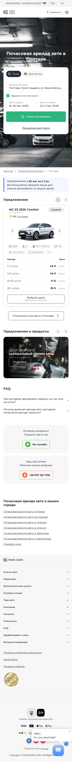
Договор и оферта (14, 666)
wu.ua (45, 748)
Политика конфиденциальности (22, 652)
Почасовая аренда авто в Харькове (26, 533)
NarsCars (8, 171)
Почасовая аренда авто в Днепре (25, 522)
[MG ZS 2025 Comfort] (36, 231)
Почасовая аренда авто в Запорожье (27, 538)
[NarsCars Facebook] (29, 740)
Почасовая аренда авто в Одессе (24, 527)
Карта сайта (10, 659)
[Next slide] (66, 199)
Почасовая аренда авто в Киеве (24, 511)
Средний (56, 209)
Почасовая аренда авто (31, 171)
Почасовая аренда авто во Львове (25, 517)
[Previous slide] (12, 231)
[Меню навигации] (66, 12)
